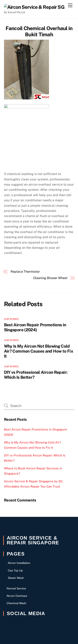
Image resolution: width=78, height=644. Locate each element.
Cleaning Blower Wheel (50, 278)
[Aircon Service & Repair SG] (34, 7)
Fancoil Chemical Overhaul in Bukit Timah (39, 31)
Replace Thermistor (25, 271)
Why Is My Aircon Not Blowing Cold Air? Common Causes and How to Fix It (38, 351)
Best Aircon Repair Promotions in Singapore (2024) (35, 327)
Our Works (11, 319)
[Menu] (70, 5)
